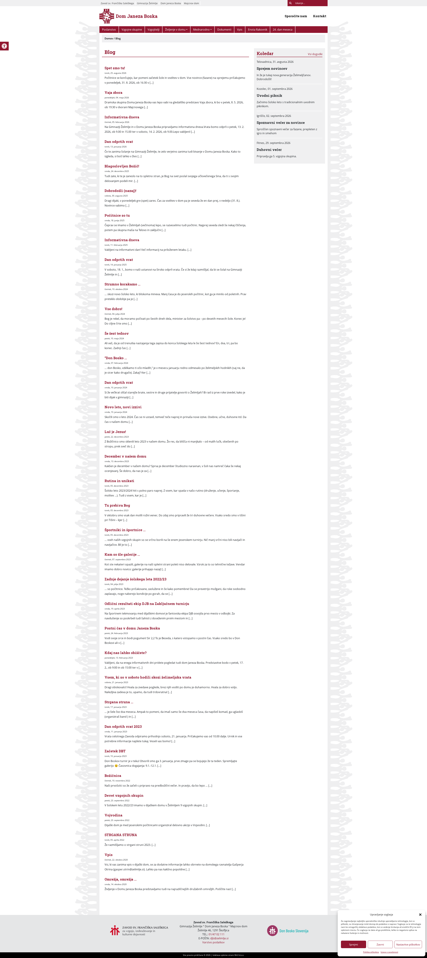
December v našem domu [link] (125, 456)
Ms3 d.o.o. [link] (239, 955)
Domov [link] (109, 38)
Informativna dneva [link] (122, 117)
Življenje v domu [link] (175, 29)
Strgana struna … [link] (119, 702)
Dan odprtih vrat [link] (119, 141)
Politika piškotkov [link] (371, 952)
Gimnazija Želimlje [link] (147, 3)
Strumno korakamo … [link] (122, 284)
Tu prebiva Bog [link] (117, 505)
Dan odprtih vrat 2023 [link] (123, 726)
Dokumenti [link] (224, 29)
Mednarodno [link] (201, 29)
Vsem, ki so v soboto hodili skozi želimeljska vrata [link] (148, 677)
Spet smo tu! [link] (115, 68)
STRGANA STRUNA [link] (121, 835)
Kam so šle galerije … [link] (122, 554)
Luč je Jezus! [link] (115, 432)
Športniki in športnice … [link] (125, 530)
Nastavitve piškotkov (408, 944)
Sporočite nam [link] (296, 16)
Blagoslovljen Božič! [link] (122, 166)
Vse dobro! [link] (113, 309)
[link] (4, 46)
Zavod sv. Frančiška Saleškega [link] (117, 3)
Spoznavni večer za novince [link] (281, 122)
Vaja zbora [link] (113, 92)
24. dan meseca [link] (282, 29)
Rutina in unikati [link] (119, 481)
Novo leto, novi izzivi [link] (123, 407)
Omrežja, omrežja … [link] (121, 879)
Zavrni (380, 944)
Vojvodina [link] (113, 815)
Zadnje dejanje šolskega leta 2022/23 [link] (135, 579)
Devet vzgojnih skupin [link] (124, 795)
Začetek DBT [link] (115, 751)
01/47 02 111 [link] (217, 934)
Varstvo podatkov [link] (213, 942)
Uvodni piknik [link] (269, 95)
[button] (420, 914)
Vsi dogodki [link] (315, 54)
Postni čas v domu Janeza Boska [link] (132, 628)
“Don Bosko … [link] (116, 358)
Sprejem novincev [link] (272, 68)
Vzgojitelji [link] (153, 29)
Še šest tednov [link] (117, 333)
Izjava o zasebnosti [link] (389, 952)
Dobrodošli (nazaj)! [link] (120, 190)
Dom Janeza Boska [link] (171, 3)
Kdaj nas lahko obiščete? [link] (126, 653)
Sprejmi (353, 944)
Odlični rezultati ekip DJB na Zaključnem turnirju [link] (147, 603)
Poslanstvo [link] (109, 29)
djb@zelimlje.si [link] (219, 938)
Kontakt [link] (319, 16)
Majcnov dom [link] (191, 3)
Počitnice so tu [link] (117, 215)
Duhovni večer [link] (269, 149)
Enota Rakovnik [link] (257, 29)
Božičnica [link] (113, 775)
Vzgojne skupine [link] (132, 29)
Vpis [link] (239, 29)
